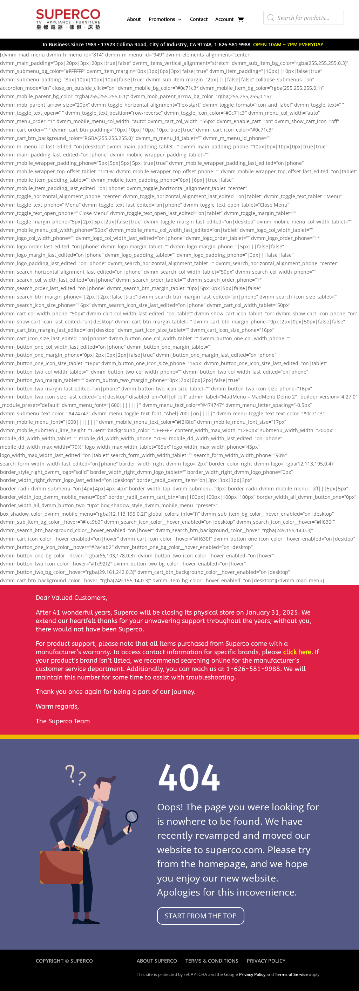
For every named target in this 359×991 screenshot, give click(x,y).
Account (224, 19)
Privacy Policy (266, 960)
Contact (199, 19)
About (134, 19)
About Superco (157, 960)
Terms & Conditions (211, 960)
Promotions (162, 19)
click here (297, 652)
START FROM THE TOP (201, 915)
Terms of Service (291, 974)
